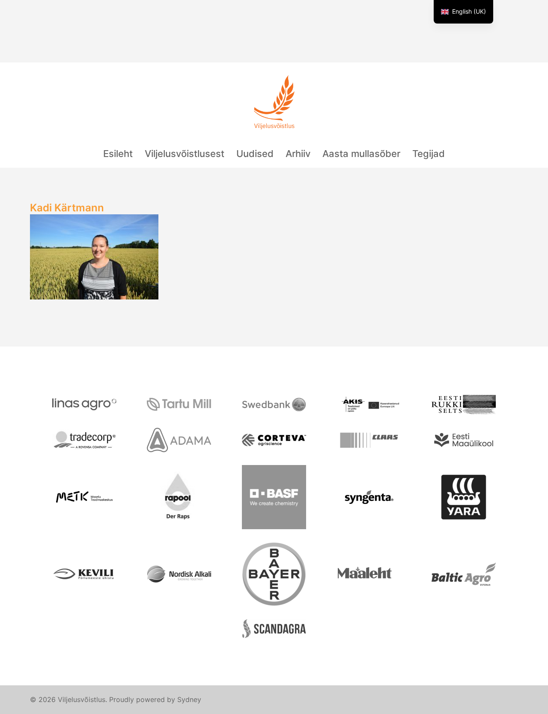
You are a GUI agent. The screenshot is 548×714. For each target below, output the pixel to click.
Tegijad (428, 153)
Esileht (118, 153)
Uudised (255, 153)
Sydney (189, 699)
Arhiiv (298, 153)
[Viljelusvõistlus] (274, 105)
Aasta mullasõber (361, 153)
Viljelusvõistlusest (184, 153)
